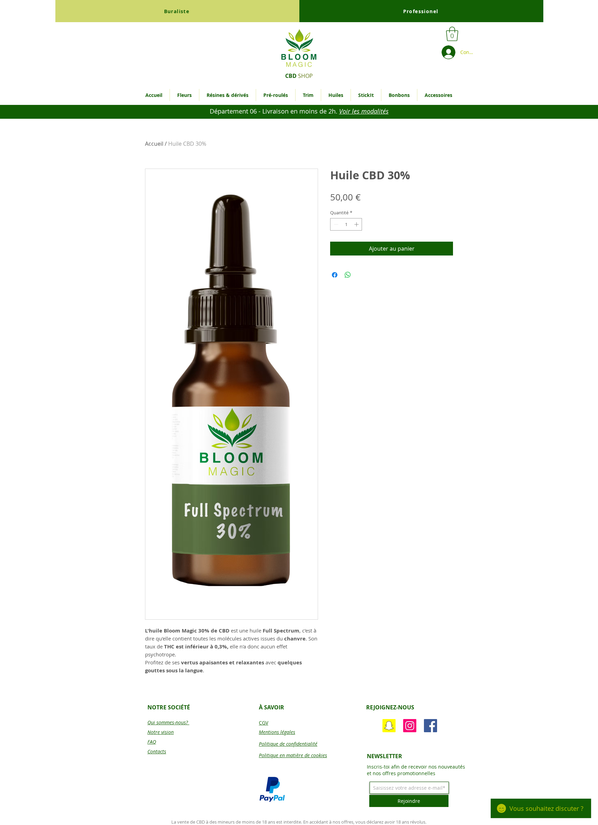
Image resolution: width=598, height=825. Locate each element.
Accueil (154, 143)
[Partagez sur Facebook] (334, 275)
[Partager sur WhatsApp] (348, 275)
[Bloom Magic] (430, 725)
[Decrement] (335, 224)
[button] (452, 34)
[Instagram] (409, 725)
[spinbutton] (346, 224)
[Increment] (357, 224)
